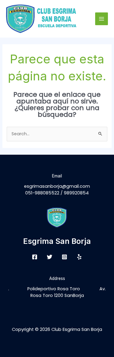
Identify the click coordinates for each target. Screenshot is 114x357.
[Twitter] (49, 257)
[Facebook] (34, 257)
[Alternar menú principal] (101, 18)
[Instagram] (64, 257)
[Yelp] (79, 257)
